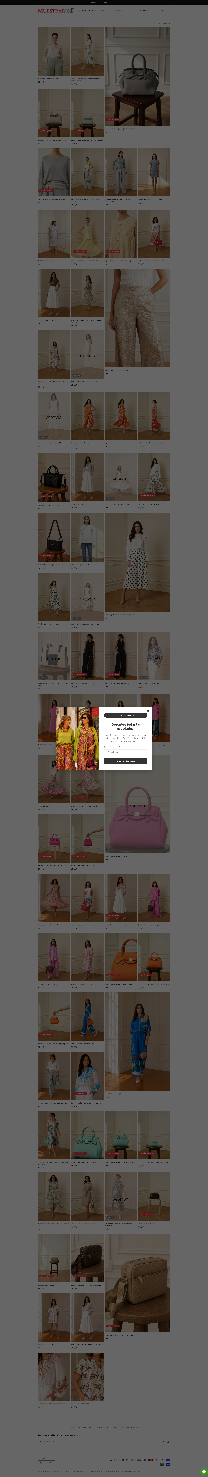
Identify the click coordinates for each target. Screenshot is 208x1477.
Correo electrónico (112, 747)
